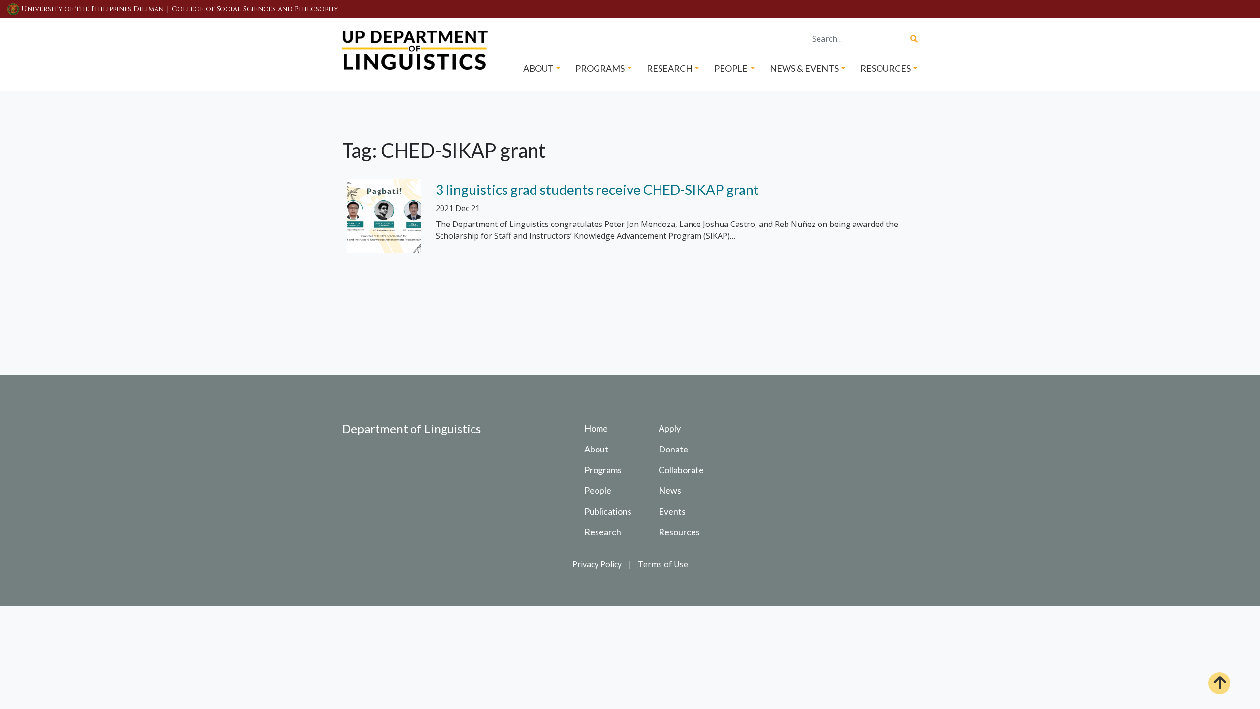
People (597, 490)
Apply (670, 428)
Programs (603, 469)
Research (602, 531)
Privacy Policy (597, 564)
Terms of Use (663, 564)
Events (672, 511)
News (670, 490)
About (596, 449)
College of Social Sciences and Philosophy (255, 9)
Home (596, 428)
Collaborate (681, 469)
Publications (607, 511)
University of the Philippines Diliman (92, 9)
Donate (673, 449)
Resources (679, 531)
